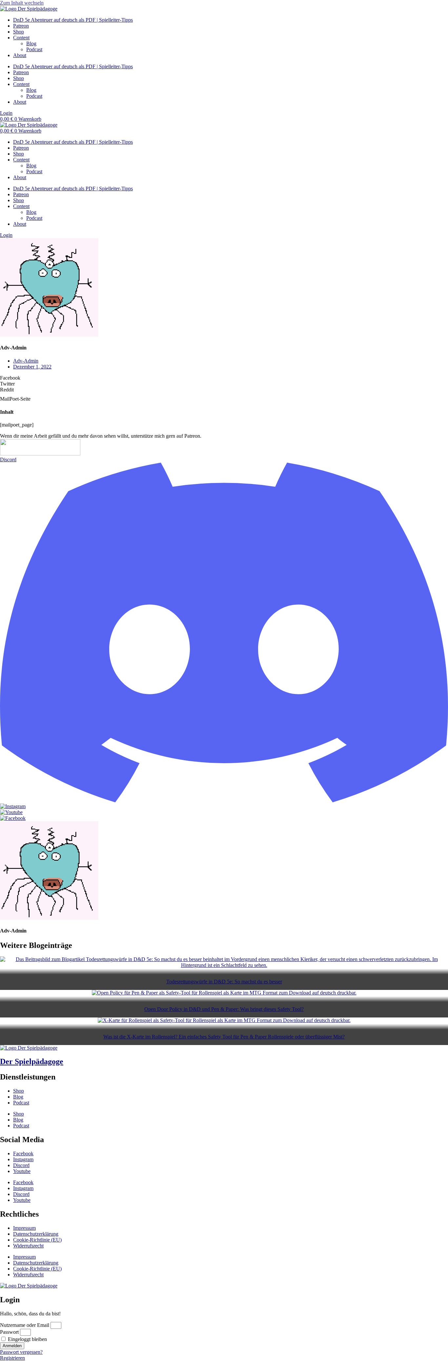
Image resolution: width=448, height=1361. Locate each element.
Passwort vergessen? (21, 1352)
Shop (18, 31)
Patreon (21, 26)
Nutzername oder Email (24, 1325)
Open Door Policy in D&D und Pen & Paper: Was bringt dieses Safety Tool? (224, 1009)
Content (21, 37)
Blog (31, 43)
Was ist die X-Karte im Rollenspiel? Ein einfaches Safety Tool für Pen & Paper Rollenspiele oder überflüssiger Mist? (224, 1036)
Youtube (22, 1171)
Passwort (9, 1332)
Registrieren (12, 1358)
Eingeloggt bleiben (27, 1339)
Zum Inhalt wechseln (22, 3)
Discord (21, 1165)
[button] (224, 378)
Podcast (34, 49)
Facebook (23, 1153)
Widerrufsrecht (28, 1245)
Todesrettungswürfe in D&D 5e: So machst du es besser (224, 981)
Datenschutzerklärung (35, 1234)
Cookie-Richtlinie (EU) (37, 1240)
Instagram (23, 1159)
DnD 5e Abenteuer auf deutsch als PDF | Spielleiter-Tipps (73, 20)
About (19, 55)
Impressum (24, 1228)
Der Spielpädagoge (31, 1061)
